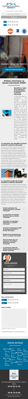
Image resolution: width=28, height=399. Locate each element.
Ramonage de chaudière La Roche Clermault (6, 362)
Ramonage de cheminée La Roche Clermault (6, 352)
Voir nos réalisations (14, 69)
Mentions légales (14, 396)
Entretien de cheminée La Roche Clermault (25, 357)
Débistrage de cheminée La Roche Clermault (19, 356)
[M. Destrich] (11, 4)
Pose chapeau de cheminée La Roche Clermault (13, 353)
